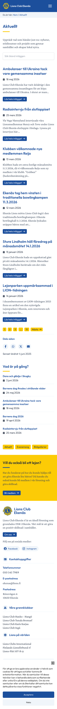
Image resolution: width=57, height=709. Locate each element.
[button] (52, 663)
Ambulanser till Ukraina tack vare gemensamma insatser (25, 71)
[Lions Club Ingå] (11, 628)
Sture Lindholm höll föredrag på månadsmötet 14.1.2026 (27, 243)
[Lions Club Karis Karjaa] (15, 624)
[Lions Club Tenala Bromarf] (17, 620)
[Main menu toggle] (50, 6)
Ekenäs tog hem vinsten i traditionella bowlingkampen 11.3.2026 (25, 197)
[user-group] (5, 607)
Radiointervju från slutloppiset (26, 109)
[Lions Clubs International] (17, 644)
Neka (28, 702)
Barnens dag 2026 (13, 416)
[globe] (5, 634)
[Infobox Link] (28, 570)
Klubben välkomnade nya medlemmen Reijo (22, 151)
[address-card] (5, 559)
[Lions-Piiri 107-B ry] (13, 651)
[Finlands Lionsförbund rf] (17, 647)
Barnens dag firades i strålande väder (24, 388)
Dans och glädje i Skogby (17, 376)
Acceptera (28, 694)
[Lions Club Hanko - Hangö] (17, 616)
